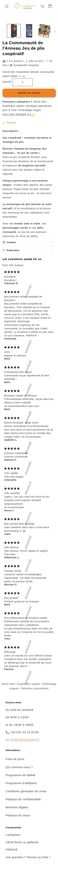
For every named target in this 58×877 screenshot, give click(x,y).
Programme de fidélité (20, 775)
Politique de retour (18, 815)
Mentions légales (17, 807)
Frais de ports (15, 759)
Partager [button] (11, 122)
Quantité (7, 82)
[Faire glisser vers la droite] (55, 31)
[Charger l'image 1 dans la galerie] (14, 31)
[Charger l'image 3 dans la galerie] (44, 31)
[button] (7, 6)
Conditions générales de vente (26, 791)
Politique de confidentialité (23, 799)
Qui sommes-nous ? (19, 767)
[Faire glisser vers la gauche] (3, 31)
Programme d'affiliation (21, 783)
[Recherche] (42, 6)
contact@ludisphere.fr (24, 739)
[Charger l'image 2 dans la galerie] (29, 31)
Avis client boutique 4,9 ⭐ (19, 114)
